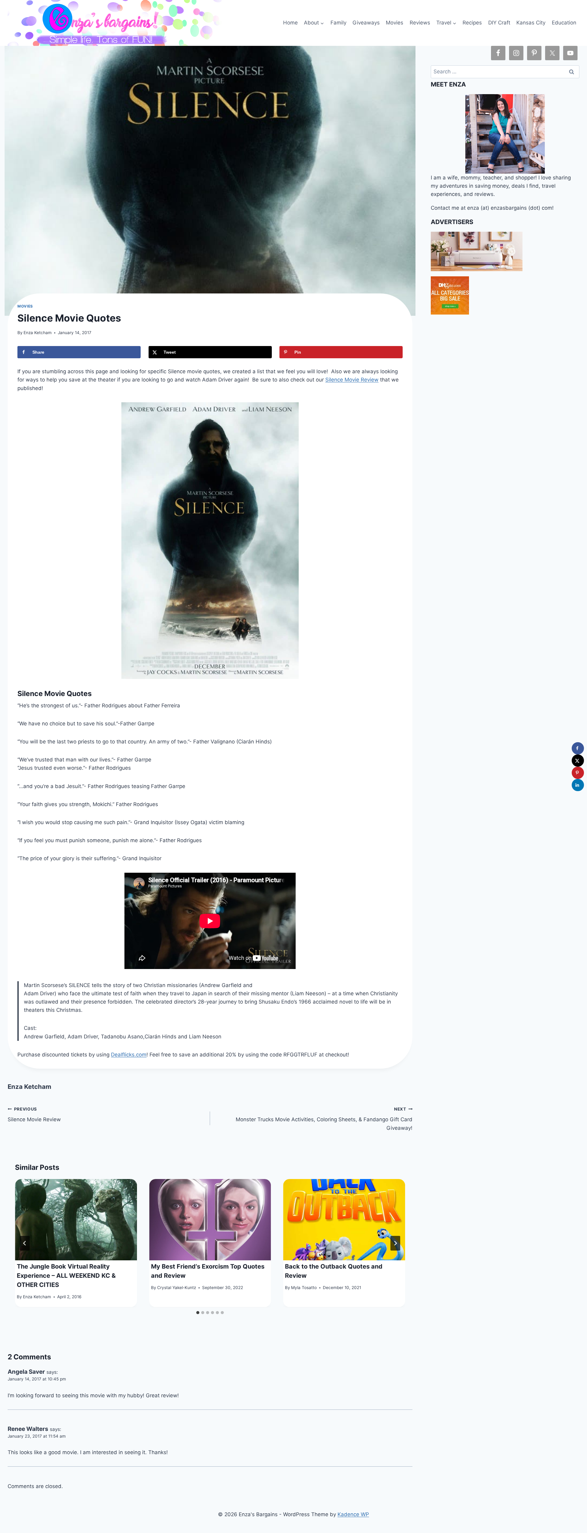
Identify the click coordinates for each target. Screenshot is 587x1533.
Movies (394, 23)
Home (290, 23)
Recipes (472, 23)
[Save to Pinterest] (578, 773)
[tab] (197, 1312)
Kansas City (530, 23)
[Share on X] (578, 760)
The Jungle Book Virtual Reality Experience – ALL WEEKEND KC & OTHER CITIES (66, 1276)
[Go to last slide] (25, 1243)
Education (564, 23)
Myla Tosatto (304, 1287)
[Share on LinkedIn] (578, 785)
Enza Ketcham (38, 332)
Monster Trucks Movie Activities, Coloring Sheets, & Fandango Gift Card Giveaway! (324, 1119)
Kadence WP (353, 1514)
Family (338, 23)
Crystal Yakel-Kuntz (176, 1287)
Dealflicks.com (128, 1055)
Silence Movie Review (351, 380)
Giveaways (366, 23)
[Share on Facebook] (578, 748)
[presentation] (76, 1219)
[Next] (395, 1243)
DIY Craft (499, 23)
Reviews (420, 23)
